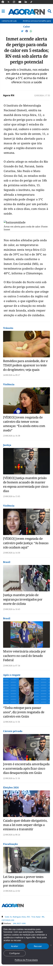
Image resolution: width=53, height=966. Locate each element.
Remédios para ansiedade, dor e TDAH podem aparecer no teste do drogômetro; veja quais (25, 365)
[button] (3, 11)
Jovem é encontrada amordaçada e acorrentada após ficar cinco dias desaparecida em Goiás (26, 768)
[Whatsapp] (31, 31)
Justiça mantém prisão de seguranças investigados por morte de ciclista (22, 599)
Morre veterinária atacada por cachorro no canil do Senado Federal (24, 655)
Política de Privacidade (26, 960)
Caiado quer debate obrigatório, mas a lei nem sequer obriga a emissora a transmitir (25, 824)
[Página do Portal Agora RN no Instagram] (15, 2)
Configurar (14, 953)
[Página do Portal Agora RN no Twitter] (10, 2)
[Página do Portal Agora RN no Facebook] (4, 2)
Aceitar (14, 946)
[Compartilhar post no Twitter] (22, 31)
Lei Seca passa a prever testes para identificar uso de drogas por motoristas (24, 881)
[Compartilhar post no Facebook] (26, 31)
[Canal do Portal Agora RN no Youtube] (21, 2)
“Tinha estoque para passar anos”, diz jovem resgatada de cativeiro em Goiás (23, 712)
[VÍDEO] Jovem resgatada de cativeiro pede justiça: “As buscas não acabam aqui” (25, 542)
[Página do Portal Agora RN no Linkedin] (27, 2)
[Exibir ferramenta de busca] (49, 11)
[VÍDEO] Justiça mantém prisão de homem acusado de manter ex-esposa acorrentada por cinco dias (25, 484)
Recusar (38, 946)
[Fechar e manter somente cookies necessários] (50, 945)
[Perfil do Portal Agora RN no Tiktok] (32, 2)
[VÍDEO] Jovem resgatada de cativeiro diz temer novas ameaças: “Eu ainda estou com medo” (24, 423)
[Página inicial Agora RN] (13, 906)
